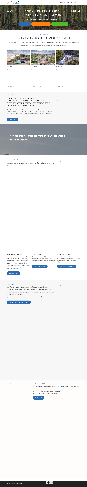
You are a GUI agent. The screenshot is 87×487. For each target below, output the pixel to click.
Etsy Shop (62, 2)
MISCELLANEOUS (59, 86)
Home (49, 2)
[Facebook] (47, 482)
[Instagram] (52, 482)
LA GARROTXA (59, 66)
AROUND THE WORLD (36, 86)
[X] (50, 482)
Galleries (55, 2)
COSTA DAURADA (11, 86)
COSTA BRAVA (10, 66)
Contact (76, 2)
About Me (69, 2)
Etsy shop (34, 297)
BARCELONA (34, 66)
